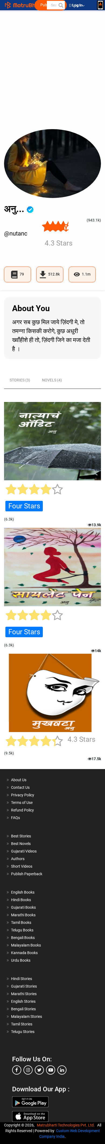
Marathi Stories (24, 994)
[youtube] (50, 1070)
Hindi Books (21, 900)
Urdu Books (20, 960)
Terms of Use (22, 802)
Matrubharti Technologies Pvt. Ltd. (66, 1125)
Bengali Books (23, 937)
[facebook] (16, 1070)
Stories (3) (20, 380)
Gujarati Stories (24, 986)
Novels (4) (52, 380)
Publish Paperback (26, 874)
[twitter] (39, 1070)
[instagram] (28, 1070)
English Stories (23, 1001)
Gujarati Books (23, 907)
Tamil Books (21, 922)
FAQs (15, 818)
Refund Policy (22, 810)
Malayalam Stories (26, 1016)
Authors (17, 859)
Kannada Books (24, 953)
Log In (77, 5)
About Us (18, 780)
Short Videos (21, 866)
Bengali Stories (23, 1009)
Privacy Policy (22, 795)
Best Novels (21, 843)
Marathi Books (23, 915)
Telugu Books (22, 930)
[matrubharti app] (100, 5)
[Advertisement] (52, 73)
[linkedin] (61, 1070)
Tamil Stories (21, 1024)
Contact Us (20, 787)
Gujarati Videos (24, 851)
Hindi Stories (21, 979)
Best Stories (21, 836)
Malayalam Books (26, 945)
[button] (60, 5)
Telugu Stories (22, 1031)
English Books (22, 892)
